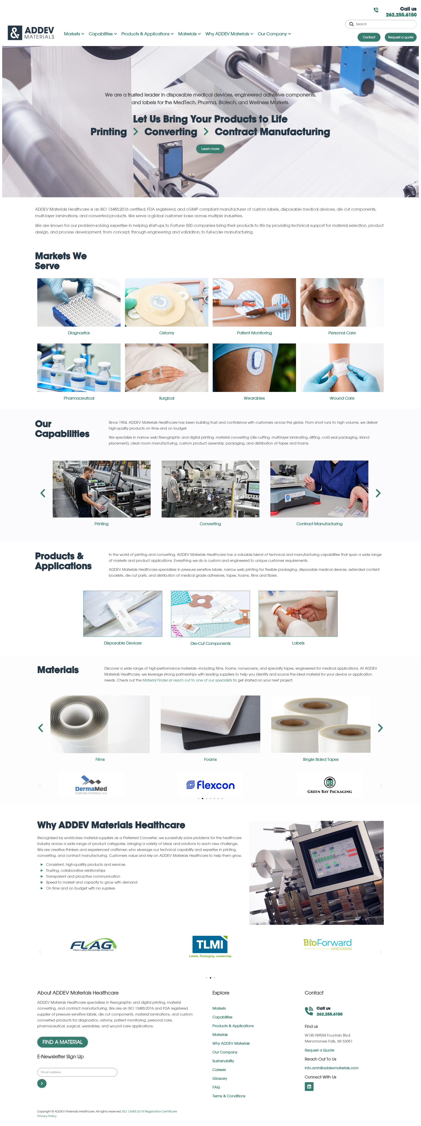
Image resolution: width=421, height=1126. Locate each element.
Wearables (254, 398)
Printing (102, 524)
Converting (210, 524)
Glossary (219, 1079)
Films (100, 759)
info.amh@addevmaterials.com (332, 1068)
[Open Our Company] (289, 33)
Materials (220, 1035)
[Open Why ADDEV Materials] (251, 33)
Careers (219, 1070)
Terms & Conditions (228, 1096)
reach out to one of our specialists (202, 680)
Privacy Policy (47, 1116)
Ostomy (166, 333)
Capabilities (222, 1017)
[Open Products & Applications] (172, 33)
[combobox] (381, 24)
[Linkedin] (309, 1086)
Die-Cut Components (211, 643)
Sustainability (223, 1061)
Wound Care (342, 398)
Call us (408, 9)
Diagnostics (79, 333)
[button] (42, 493)
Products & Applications (233, 1026)
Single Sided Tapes (321, 759)
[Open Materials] (199, 33)
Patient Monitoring (254, 333)
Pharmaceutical (79, 398)
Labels (298, 643)
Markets (219, 1008)
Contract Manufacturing (319, 524)
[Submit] (41, 1083)
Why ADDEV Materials (231, 1044)
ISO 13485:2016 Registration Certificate (149, 1111)
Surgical (166, 398)
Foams (210, 759)
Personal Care (342, 333)
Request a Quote (319, 1050)
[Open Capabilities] (115, 33)
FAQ (216, 1087)
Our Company (224, 1052)
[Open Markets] (82, 33)
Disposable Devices (123, 643)
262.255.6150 (401, 15)
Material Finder (155, 680)
